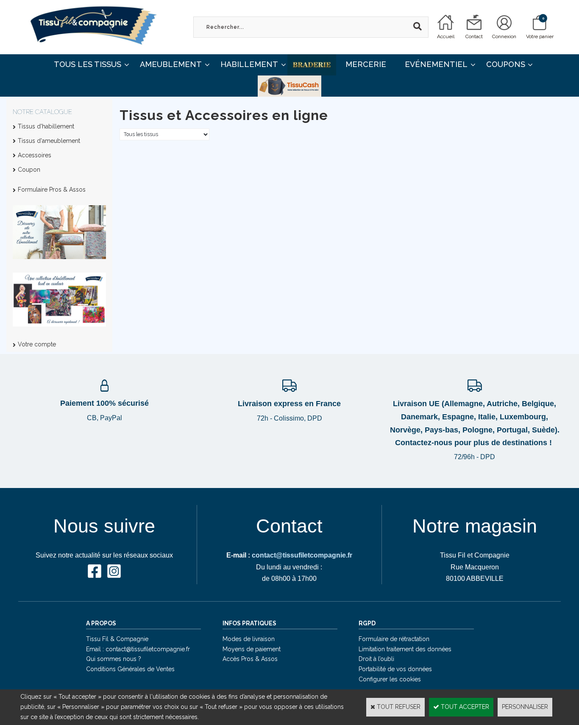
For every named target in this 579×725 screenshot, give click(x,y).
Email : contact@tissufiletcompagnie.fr (138, 649)
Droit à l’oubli (376, 658)
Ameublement (171, 64)
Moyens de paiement (252, 649)
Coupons (505, 64)
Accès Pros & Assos (250, 658)
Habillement (249, 64)
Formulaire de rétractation (394, 639)
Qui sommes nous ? (113, 658)
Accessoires (34, 155)
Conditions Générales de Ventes (130, 669)
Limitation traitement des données (405, 649)
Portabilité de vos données (395, 669)
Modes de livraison (249, 639)
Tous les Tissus (87, 64)
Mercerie (365, 64)
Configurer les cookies (390, 679)
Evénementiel (436, 64)
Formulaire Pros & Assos (52, 189)
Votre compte (37, 344)
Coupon (29, 169)
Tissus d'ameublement (49, 140)
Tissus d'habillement (46, 126)
